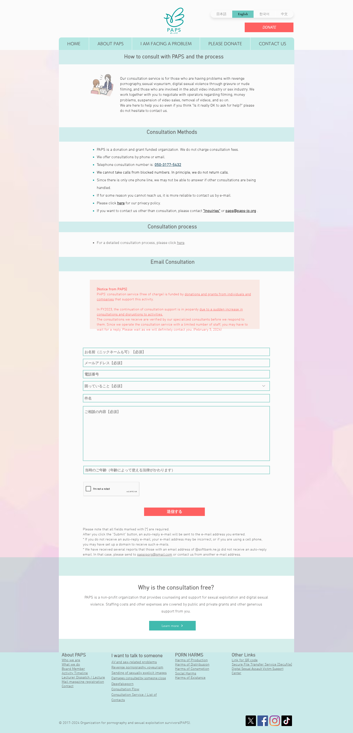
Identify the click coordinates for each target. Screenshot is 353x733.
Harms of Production (191, 660)
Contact (67, 686)
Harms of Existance (190, 678)
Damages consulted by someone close (138, 678)
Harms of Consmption (192, 669)
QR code (251, 660)
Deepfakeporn (122, 684)
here (121, 203)
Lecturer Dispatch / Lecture (83, 677)
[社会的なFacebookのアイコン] (262, 720)
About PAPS (74, 655)
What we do (71, 664)
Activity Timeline (75, 673)
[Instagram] (274, 720)
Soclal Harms (185, 673)
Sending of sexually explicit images (139, 673)
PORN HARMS (189, 655)
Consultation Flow (125, 689)
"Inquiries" (211, 211)
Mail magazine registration (83, 682)
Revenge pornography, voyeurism (137, 667)
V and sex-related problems (135, 662)
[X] (250, 720)
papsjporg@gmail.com (154, 554)
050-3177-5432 (168, 165)
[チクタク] (286, 720)
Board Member (73, 669)
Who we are (71, 660)
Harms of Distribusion (192, 664)
